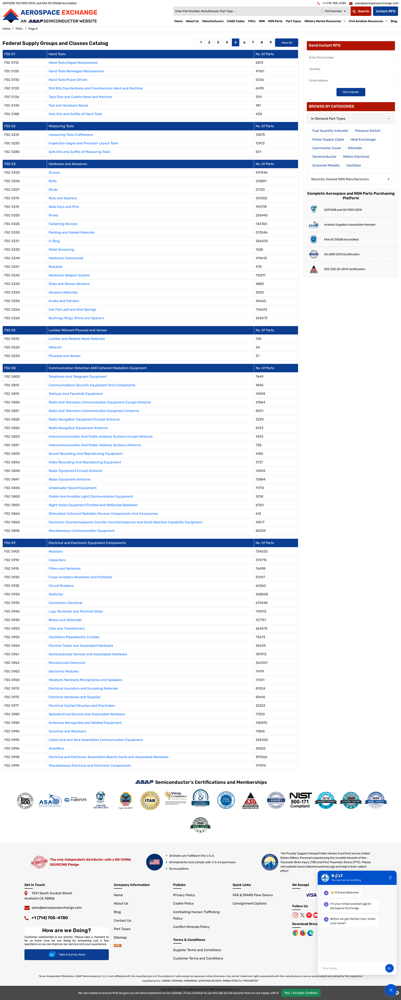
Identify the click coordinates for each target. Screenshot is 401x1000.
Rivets (53, 215)
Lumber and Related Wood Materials (77, 339)
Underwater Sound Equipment (72, 488)
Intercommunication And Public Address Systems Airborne (95, 445)
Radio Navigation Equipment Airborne (78, 428)
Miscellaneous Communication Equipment (82, 531)
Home (178, 21)
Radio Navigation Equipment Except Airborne (84, 419)
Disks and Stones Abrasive (69, 284)
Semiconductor (324, 157)
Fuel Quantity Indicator (330, 131)
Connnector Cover (326, 148)
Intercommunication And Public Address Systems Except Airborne (101, 436)
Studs (53, 190)
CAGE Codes (236, 21)
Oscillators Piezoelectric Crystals (74, 637)
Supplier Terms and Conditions (197, 950)
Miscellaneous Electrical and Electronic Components (90, 765)
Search (363, 11)
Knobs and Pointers (64, 301)
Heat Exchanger (363, 139)
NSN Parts (275, 21)
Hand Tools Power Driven (68, 80)
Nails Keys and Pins (64, 207)
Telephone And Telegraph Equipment (78, 377)
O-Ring (54, 241)
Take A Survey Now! (72, 954)
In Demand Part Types (328, 119)
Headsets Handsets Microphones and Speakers (85, 680)
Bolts (53, 181)
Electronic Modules (64, 671)
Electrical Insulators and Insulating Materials (83, 688)
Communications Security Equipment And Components (92, 385)
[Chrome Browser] (296, 933)
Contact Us (122, 920)
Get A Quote (351, 92)
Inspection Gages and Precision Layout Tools (83, 143)
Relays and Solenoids (65, 620)
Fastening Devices (63, 224)
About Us (192, 21)
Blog (394, 21)
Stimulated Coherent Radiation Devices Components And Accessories (103, 514)
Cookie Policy (183, 903)
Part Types (293, 21)
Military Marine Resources (323, 21)
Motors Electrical (356, 157)
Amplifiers (56, 748)
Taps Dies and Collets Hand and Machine (80, 97)
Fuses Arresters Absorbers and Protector (80, 577)
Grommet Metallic (326, 165)
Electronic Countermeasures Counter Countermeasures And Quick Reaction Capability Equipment (125, 522)
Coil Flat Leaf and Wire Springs (72, 309)
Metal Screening (61, 250)
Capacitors (57, 560)
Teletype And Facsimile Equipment (76, 394)
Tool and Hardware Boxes (68, 105)
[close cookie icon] (397, 993)
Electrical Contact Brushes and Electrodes (82, 706)
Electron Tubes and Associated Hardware (81, 646)
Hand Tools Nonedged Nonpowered (76, 71)
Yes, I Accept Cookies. (301, 993)
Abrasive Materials (63, 292)
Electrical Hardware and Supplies (75, 697)
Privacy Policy (184, 895)
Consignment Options (250, 903)
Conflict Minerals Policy (191, 927)
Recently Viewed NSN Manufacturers (340, 179)
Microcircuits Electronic (67, 663)
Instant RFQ (385, 11)
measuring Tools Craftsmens (71, 135)
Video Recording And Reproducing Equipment (85, 462)
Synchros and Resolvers (67, 731)
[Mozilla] (303, 933)
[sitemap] (117, 946)
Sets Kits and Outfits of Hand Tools (75, 114)
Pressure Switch (368, 131)
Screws (54, 172)
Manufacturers (213, 21)
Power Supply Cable (328, 139)
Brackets (55, 267)
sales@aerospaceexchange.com (57, 908)
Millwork (55, 347)
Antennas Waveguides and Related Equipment (85, 723)
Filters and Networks (65, 569)
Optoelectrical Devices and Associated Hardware (87, 714)
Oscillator (353, 165)
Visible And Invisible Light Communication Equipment (91, 496)
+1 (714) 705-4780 (50, 917)
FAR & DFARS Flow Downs (253, 895)
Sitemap (120, 937)
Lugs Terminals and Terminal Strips (76, 611)
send (389, 968)
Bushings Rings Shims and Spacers (76, 318)
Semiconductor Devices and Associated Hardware (88, 654)
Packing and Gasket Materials (72, 232)
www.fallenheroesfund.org (316, 866)
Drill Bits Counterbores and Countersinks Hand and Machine (96, 88)
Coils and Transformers (67, 628)
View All (287, 42)
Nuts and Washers (63, 198)
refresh (390, 877)
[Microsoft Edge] (310, 933)
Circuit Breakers (61, 586)
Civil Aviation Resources (366, 21)
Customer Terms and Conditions (198, 958)
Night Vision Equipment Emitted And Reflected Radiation (93, 505)
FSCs (252, 21)
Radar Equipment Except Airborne (75, 471)
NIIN (262, 21)
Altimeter (355, 148)
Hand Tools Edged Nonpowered (73, 63)
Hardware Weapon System (69, 275)
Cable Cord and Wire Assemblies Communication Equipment (96, 740)
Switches (56, 594)
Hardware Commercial (66, 258)
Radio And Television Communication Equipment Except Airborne (100, 402)
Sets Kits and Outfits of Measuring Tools (79, 152)
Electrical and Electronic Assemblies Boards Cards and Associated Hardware (109, 757)
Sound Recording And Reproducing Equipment (85, 454)
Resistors (56, 551)
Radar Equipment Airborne (69, 479)
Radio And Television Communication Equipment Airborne (94, 411)
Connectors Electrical (65, 603)
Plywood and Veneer (65, 356)
